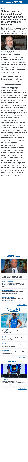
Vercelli (21, 60)
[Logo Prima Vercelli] (14, 2)
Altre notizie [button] (21, 304)
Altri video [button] (22, 388)
